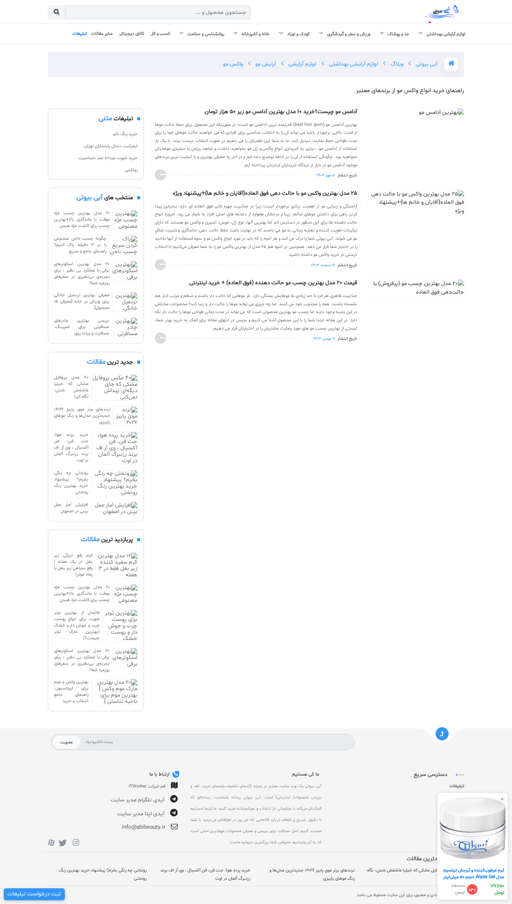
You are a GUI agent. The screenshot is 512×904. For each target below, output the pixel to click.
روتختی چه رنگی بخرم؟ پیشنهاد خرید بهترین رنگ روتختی (71, 482)
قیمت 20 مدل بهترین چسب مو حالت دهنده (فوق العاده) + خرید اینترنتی (273, 283)
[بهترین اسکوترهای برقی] (125, 273)
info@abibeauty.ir (143, 827)
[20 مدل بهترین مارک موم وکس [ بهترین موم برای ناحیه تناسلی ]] (114, 692)
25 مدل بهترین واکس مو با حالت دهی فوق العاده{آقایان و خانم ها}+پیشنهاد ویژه (265, 193)
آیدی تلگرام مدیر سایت (138, 800)
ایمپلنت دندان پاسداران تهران (111, 146)
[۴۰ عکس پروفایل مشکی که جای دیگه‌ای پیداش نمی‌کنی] (114, 387)
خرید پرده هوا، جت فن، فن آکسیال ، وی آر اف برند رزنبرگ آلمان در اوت (71, 447)
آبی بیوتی (425, 64)
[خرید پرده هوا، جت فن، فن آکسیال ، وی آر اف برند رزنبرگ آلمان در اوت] (114, 448)
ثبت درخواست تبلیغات (34, 894)
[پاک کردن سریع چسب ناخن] (123, 245)
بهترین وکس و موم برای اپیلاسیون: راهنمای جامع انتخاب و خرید (71, 691)
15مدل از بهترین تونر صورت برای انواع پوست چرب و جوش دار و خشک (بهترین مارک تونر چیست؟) (77, 625)
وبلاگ (396, 64)
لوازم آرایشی (301, 64)
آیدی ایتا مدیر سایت (141, 814)
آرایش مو (265, 64)
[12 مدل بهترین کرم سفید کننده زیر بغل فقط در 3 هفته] (116, 565)
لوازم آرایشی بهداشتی (353, 64)
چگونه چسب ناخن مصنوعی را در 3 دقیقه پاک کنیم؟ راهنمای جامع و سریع (80, 245)
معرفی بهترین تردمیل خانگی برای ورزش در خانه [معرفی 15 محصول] (81, 301)
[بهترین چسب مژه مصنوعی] (125, 220)
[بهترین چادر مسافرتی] (125, 327)
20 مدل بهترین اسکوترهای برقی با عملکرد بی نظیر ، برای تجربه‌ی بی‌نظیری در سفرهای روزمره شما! (81, 273)
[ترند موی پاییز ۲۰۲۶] (125, 416)
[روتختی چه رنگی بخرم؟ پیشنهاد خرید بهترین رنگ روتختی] (114, 483)
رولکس (131, 170)
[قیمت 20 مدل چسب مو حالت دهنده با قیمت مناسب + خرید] (416, 290)
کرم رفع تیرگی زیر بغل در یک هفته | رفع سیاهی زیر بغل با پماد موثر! (73, 564)
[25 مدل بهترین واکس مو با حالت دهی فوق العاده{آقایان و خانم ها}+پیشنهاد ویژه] (416, 204)
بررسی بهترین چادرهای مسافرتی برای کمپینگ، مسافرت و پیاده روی (81, 327)
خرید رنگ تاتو (125, 134)
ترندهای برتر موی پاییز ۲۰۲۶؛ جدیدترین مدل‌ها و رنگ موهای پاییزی (82, 415)
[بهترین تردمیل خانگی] (125, 302)
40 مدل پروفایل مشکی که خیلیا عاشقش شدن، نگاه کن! (71, 387)
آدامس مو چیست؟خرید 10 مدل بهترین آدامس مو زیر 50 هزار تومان (281, 112)
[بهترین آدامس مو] (441, 114)
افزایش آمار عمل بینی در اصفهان (71, 508)
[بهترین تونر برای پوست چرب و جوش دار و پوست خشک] (120, 626)
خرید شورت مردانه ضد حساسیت (108, 158)
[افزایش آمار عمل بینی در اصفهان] (114, 508)
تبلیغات (456, 786)
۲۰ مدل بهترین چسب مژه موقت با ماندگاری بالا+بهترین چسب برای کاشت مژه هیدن (82, 219)
